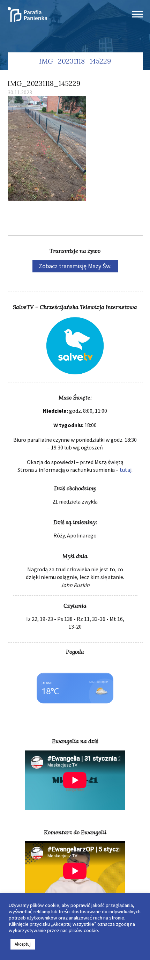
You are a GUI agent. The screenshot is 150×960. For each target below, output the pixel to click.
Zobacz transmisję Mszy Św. (75, 266)
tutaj (126, 469)
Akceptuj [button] (23, 944)
